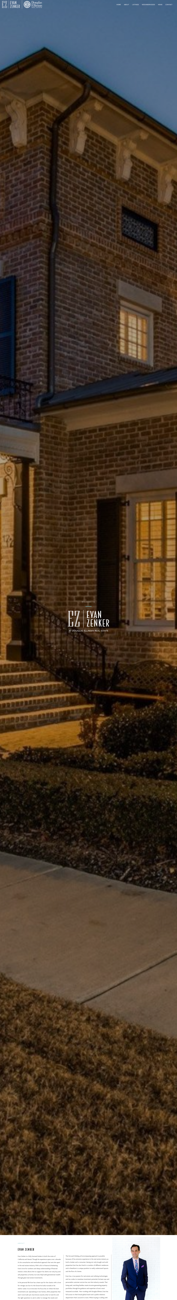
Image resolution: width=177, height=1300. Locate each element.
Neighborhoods (148, 4)
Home (118, 4)
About (126, 4)
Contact (168, 4)
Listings (135, 4)
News (160, 4)
